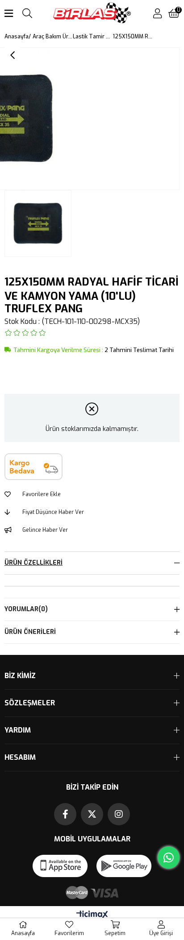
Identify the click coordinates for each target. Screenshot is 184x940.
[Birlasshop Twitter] (92, 814)
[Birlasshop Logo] (92, 13)
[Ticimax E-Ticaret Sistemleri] (92, 915)
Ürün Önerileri (30, 632)
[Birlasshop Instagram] (119, 814)
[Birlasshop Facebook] (65, 814)
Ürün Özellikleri (33, 563)
